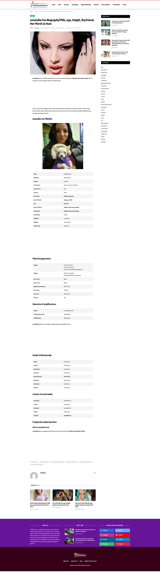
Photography (104, 123)
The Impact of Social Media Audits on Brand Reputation (121, 22)
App (102, 67)
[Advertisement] (63, 95)
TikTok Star (104, 134)
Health (103, 102)
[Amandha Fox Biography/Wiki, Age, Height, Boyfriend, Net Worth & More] (63, 52)
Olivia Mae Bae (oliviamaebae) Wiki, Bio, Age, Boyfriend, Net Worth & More (40, 505)
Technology (75, 4)
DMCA (81, 561)
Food (102, 99)
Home (53, 4)
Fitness (103, 96)
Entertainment (106, 4)
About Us (66, 561)
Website (103, 139)
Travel (124, 4)
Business (66, 4)
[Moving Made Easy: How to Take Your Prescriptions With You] (105, 54)
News (59, 4)
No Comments (70, 28)
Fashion (103, 91)
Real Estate (104, 126)
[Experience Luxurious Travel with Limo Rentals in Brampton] (69, 532)
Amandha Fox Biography (57, 462)
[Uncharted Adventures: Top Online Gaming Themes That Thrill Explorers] (69, 541)
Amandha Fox (34, 462)
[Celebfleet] (39, 4)
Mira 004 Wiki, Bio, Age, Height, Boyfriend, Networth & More (61, 504)
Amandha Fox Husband (71, 462)
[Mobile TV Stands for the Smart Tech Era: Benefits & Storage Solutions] (105, 32)
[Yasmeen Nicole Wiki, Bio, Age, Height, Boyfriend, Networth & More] (85, 495)
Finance (103, 94)
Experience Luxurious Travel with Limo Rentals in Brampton (85, 530)
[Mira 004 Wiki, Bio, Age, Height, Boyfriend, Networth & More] (63, 495)
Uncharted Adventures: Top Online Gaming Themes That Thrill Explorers (85, 539)
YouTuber (103, 142)
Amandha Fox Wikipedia (37, 464)
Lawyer (103, 110)
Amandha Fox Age (44, 462)
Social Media (116, 4)
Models (32, 15)
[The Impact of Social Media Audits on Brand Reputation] (105, 23)
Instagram (103, 107)
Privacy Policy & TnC (91, 561)
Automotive (104, 70)
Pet (102, 120)
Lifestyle (96, 4)
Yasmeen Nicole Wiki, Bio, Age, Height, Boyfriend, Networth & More (84, 505)
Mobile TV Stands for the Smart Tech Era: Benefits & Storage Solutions (120, 31)
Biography (103, 75)
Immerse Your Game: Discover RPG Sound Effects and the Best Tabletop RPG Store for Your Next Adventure (121, 43)
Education (103, 86)
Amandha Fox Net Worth (85, 462)
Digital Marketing (86, 4)
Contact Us (74, 561)
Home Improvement (106, 104)
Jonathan (37, 28)
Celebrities (104, 80)
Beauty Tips (104, 72)
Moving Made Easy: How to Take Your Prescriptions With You (120, 52)
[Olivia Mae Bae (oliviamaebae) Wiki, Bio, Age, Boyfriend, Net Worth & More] (40, 495)
